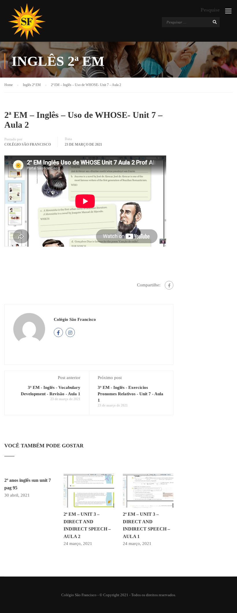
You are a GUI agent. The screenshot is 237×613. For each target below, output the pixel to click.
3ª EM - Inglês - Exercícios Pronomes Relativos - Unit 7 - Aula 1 (130, 393)
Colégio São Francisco (27, 144)
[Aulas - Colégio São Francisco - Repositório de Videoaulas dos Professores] (26, 21)
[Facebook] (169, 285)
